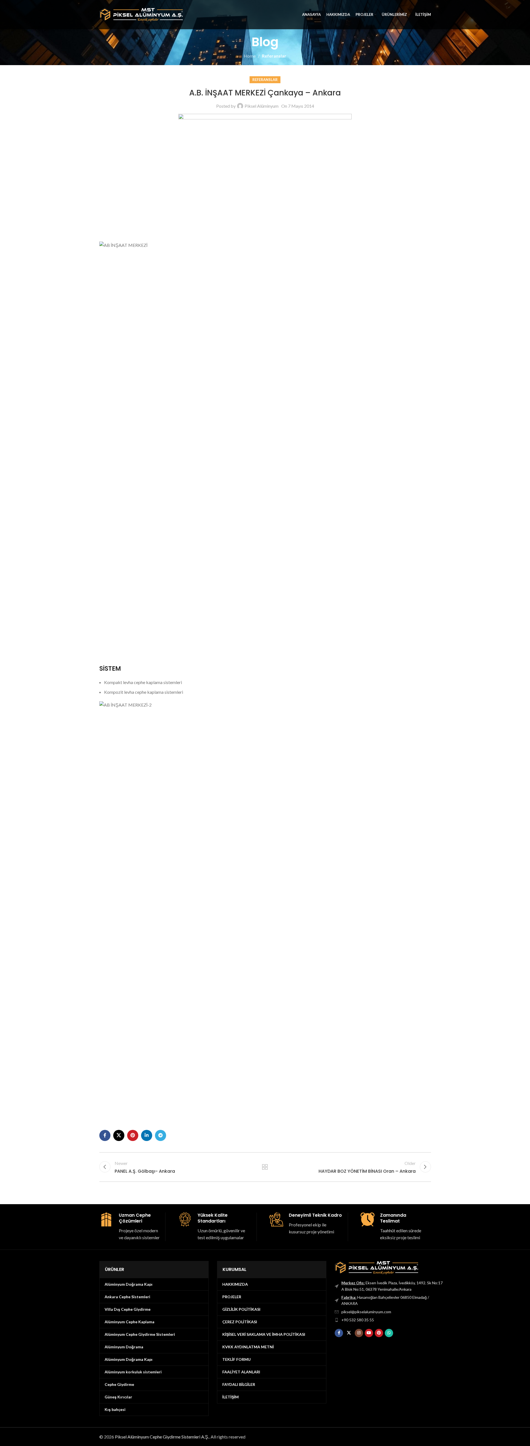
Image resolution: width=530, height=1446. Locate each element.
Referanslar (274, 55)
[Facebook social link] (104, 1135)
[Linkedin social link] (146, 1135)
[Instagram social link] (359, 1333)
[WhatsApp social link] (389, 1333)
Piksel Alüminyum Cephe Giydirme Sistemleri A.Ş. (162, 1436)
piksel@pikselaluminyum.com (366, 1311)
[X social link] (118, 1135)
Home (250, 55)
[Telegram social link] (160, 1135)
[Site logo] (141, 14)
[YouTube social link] (369, 1333)
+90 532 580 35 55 (357, 1319)
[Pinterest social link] (132, 1135)
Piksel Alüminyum (261, 106)
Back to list (265, 1166)
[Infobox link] (130, 1227)
